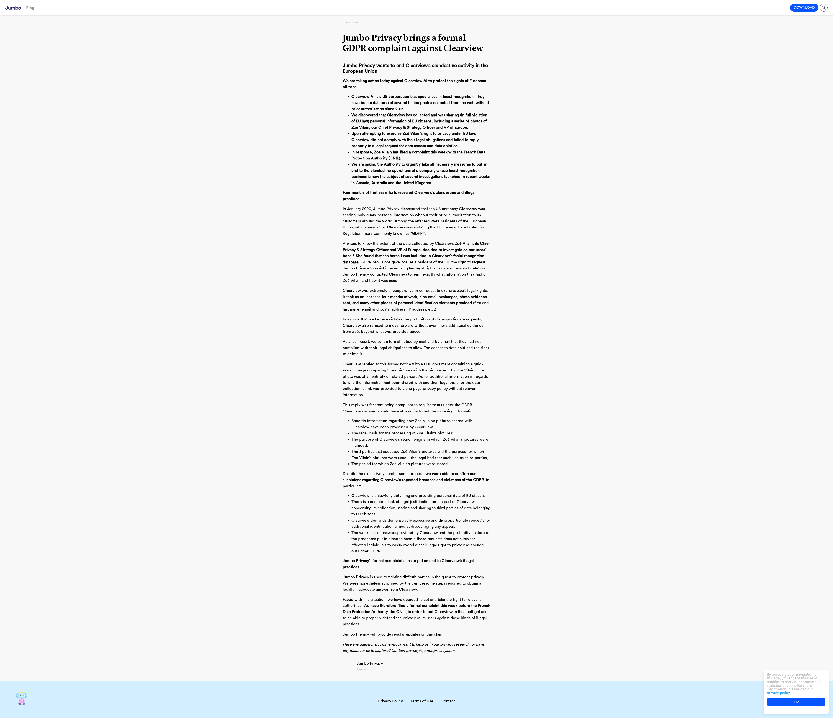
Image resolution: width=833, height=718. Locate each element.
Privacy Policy (390, 701)
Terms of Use (421, 701)
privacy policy (778, 693)
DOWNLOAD (804, 7)
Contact (448, 701)
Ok (796, 702)
